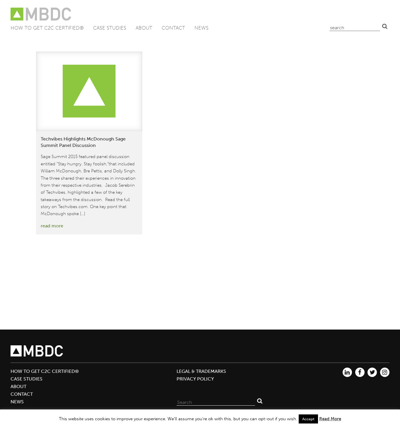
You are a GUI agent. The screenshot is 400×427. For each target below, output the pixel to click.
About (144, 28)
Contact (173, 28)
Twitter (372, 372)
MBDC (41, 14)
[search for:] (354, 26)
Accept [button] (308, 419)
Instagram (384, 372)
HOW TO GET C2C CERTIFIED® (47, 28)
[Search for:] (216, 401)
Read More (330, 418)
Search (384, 26)
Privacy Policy (195, 379)
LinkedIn (347, 372)
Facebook (360, 372)
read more (52, 226)
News (201, 28)
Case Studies (109, 28)
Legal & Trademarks (201, 371)
